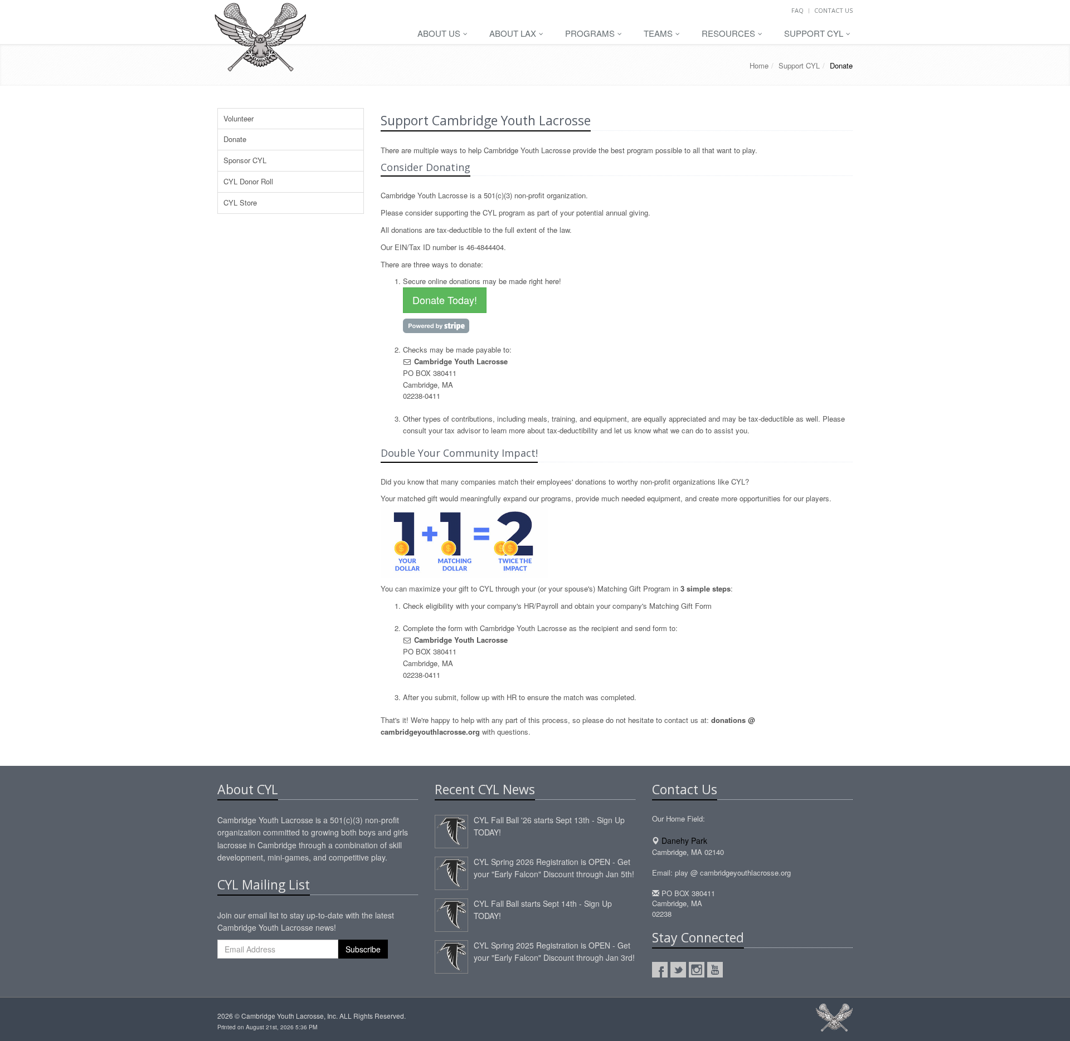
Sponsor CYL (244, 160)
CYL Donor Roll (248, 181)
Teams (659, 33)
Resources (729, 33)
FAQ (797, 10)
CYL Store (240, 202)
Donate (234, 139)
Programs (591, 33)
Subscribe (363, 949)
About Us (440, 33)
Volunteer (238, 118)
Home (759, 65)
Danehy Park (684, 840)
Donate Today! (444, 299)
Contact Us (833, 10)
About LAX (513, 33)
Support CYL (814, 33)
